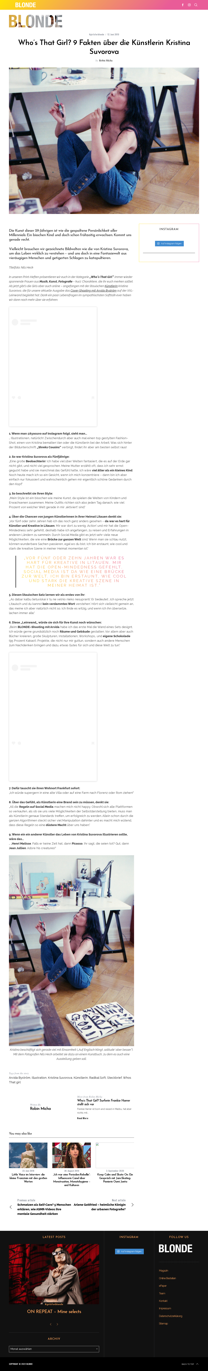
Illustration (39, 1077)
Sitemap (163, 1323)
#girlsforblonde (96, 34)
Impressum (165, 1308)
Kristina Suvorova (79, 421)
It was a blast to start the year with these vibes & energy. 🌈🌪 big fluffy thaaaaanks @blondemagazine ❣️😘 (53, 765)
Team (162, 1293)
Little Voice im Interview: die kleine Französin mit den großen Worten (28, 1178)
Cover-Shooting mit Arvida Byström (94, 290)
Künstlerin (111, 286)
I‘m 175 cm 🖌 (53, 415)
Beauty (54, 1304)
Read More (82, 1118)
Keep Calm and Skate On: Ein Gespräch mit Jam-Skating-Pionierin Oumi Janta (115, 1178)
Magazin (163, 1270)
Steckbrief (114, 1077)
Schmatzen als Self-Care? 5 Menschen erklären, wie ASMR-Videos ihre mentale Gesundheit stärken (44, 1207)
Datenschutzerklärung (170, 1316)
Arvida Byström (19, 1077)
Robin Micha (105, 60)
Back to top (188, 1364)
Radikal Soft (97, 1077)
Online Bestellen (167, 1278)
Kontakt (163, 1300)
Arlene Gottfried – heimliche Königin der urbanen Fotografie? (100, 1204)
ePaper (162, 1285)
